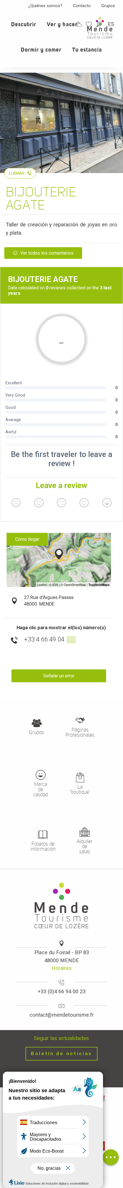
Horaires (61, 968)
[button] (24, 27)
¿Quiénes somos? (45, 5)
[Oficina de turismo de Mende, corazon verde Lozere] (100, 27)
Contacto (82, 5)
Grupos (108, 5)
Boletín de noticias (61, 1053)
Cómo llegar (27, 539)
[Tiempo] (79, 24)
